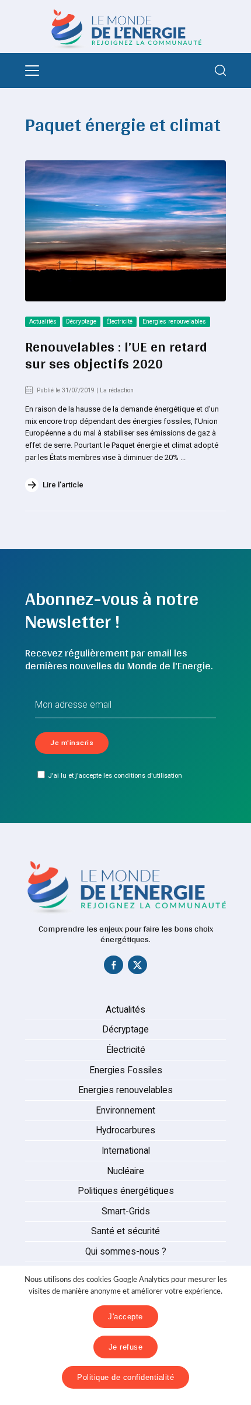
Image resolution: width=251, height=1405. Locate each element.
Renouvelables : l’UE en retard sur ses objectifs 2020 (116, 354)
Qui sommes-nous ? (125, 1251)
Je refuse (126, 1347)
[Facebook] (114, 968)
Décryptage (81, 321)
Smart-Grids (126, 1211)
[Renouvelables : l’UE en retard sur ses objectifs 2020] (125, 230)
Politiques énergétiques (126, 1191)
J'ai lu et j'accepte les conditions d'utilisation (115, 775)
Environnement (125, 1110)
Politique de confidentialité (125, 1377)
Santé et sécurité (125, 1231)
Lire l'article (63, 484)
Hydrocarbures (125, 1130)
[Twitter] (138, 968)
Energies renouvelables (174, 321)
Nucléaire (125, 1171)
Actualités (43, 321)
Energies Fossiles (125, 1070)
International (126, 1151)
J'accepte (125, 1316)
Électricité (119, 321)
